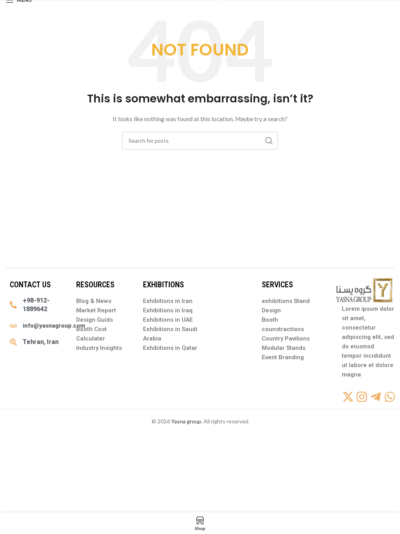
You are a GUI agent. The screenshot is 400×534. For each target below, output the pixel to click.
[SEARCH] (269, 141)
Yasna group (186, 421)
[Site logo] (200, 4)
